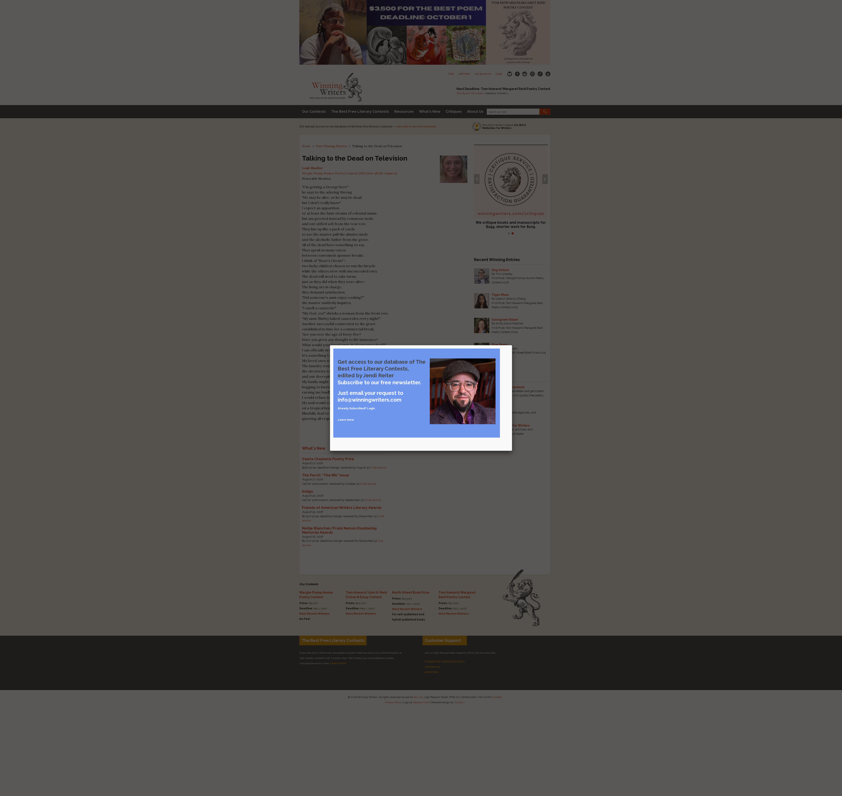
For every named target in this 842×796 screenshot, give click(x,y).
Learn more (346, 419)
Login (371, 408)
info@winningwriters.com (369, 400)
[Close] (512, 345)
